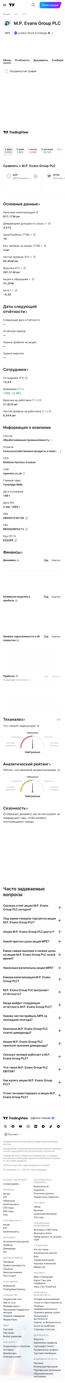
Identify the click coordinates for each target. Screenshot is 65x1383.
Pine (5, 1214)
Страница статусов (44, 1329)
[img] (48, 33)
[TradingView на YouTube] (20, 1126)
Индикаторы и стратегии (16, 1346)
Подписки (39, 1189)
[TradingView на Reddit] (58, 1126)
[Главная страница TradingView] (12, 5)
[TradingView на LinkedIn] (35, 1126)
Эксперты (8, 1349)
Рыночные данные (44, 1193)
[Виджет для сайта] (59, 719)
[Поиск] (33, 5)
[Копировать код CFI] (15, 540)
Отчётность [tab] (22, 60)
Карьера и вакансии (45, 1263)
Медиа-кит (39, 1267)
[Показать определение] (36, 212)
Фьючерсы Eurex (43, 1233)
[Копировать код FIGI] (26, 529)
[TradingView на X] (5, 1126)
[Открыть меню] (4, 5)
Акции (6, 1193)
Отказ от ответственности (48, 1302)
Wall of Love (9, 1302)
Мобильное (9, 1285)
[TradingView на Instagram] (28, 1126)
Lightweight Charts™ (44, 1346)
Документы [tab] (40, 60)
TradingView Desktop (14, 1289)
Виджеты (39, 1339)
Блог (36, 1256)
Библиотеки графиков (45, 1342)
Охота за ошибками (44, 1325)
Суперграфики (11, 1183)
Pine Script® (9, 1275)
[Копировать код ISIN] (26, 518)
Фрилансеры (10, 1353)
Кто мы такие (41, 1249)
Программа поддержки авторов (16, 1311)
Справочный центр (44, 1260)
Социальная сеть (12, 1299)
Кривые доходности (14, 1265)
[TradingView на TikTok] (51, 1126)
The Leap (39, 1217)
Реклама (38, 1363)
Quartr (47, 1165)
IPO (5, 1252)
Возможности (41, 1186)
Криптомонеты (11, 1204)
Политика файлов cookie (47, 1312)
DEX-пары (8, 1211)
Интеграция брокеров (46, 1366)
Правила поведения (14, 1316)
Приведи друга (11, 1306)
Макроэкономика (12, 1272)
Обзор (37, 1206)
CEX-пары (8, 1207)
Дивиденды (9, 1248)
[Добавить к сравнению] (35, 176)
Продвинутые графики (46, 1349)
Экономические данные (16, 1241)
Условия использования (46, 1299)
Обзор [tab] (7, 60)
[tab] (46, 560)
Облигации (9, 1200)
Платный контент (12, 1356)
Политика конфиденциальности (45, 1307)
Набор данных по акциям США (47, 1238)
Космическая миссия (45, 1253)
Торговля (8, 1329)
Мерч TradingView (43, 1276)
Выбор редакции (12, 1336)
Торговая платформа (45, 1353)
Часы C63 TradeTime (45, 1286)
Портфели (8, 1261)
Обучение (8, 1332)
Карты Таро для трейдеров (42, 1281)
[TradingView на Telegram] (43, 1126)
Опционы (8, 1268)
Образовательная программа (43, 1375)
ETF (5, 1197)
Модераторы (10, 1319)
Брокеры (39, 1210)
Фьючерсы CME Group (46, 1229)
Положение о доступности (41, 1317)
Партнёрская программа (47, 1370)
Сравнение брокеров (45, 1213)
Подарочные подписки (46, 1197)
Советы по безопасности (47, 1322)
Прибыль (8, 1245)
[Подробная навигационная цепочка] (16, 14)
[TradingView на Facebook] (13, 1126)
